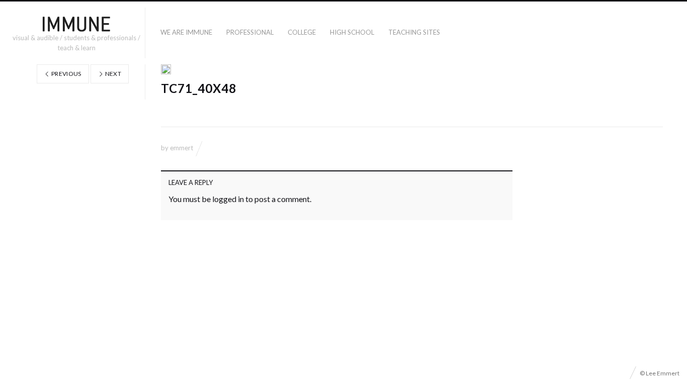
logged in (228, 199)
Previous (65, 73)
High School (352, 32)
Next (112, 73)
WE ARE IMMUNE (186, 32)
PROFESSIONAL (250, 32)
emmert (181, 148)
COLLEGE (302, 32)
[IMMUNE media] (76, 24)
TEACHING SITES (414, 32)
